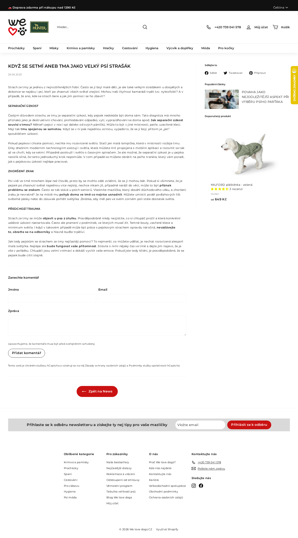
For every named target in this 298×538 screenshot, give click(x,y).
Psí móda (70, 497)
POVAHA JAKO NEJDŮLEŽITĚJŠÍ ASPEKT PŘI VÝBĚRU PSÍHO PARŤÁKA (265, 97)
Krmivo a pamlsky (81, 48)
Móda (205, 48)
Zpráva (13, 311)
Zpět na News (100, 391)
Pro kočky (226, 48)
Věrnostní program (119, 485)
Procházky (16, 48)
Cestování (129, 48)
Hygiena (152, 48)
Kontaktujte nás (160, 474)
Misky (54, 48)
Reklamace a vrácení (120, 474)
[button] (220, 189)
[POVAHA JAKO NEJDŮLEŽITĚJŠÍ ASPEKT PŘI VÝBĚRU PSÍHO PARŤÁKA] (222, 99)
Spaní (37, 48)
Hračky (108, 48)
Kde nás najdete (160, 468)
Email (102, 289)
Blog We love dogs (119, 497)
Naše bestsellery (117, 462)
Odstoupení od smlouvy (122, 479)
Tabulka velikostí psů (121, 491)
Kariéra (154, 479)
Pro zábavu (71, 485)
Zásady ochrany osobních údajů (105, 365)
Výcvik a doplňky (179, 48)
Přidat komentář (26, 353)
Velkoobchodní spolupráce (167, 485)
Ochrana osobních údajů (166, 497)
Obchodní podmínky (163, 491)
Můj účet (112, 503)
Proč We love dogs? (162, 462)
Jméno (13, 289)
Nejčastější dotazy (119, 468)
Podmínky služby (140, 365)
